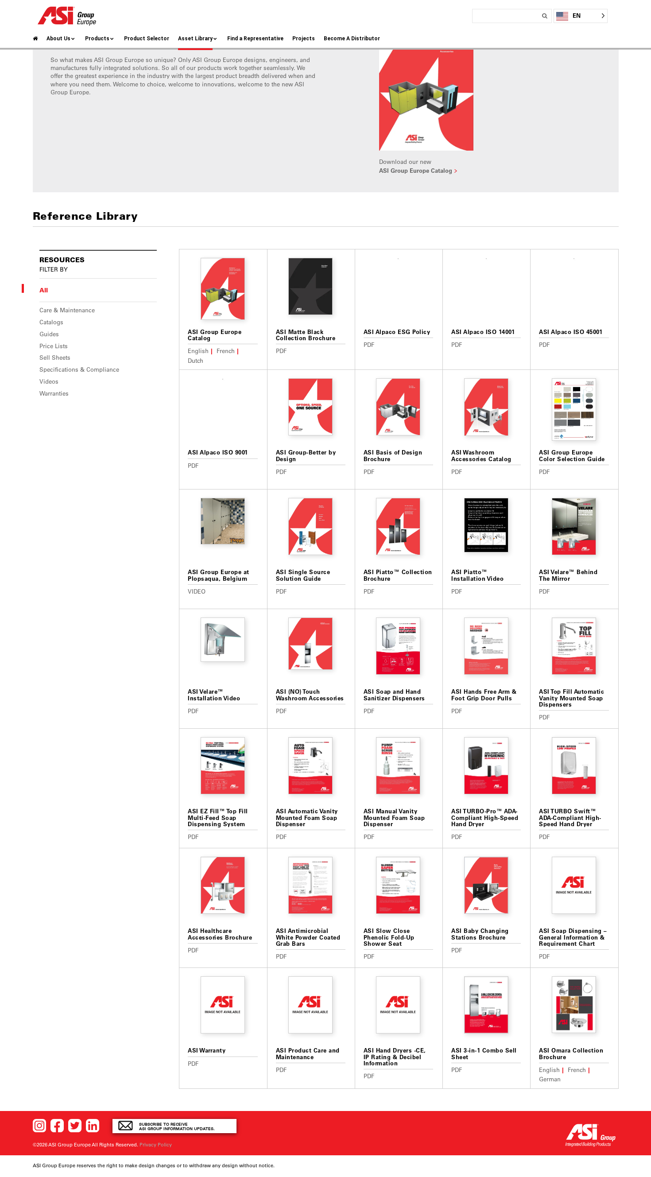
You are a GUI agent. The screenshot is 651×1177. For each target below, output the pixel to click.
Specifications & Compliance (79, 369)
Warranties (54, 393)
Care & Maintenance (67, 310)
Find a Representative (255, 38)
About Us (58, 38)
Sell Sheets (54, 357)
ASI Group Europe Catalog (415, 170)
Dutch (195, 360)
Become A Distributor (352, 38)
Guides (49, 334)
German (550, 1079)
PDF (281, 350)
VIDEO (196, 591)
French (226, 350)
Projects (303, 38)
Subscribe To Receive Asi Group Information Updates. (177, 1126)
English (198, 350)
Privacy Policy (156, 1145)
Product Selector (146, 38)
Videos (48, 381)
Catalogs (51, 322)
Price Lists (53, 346)
